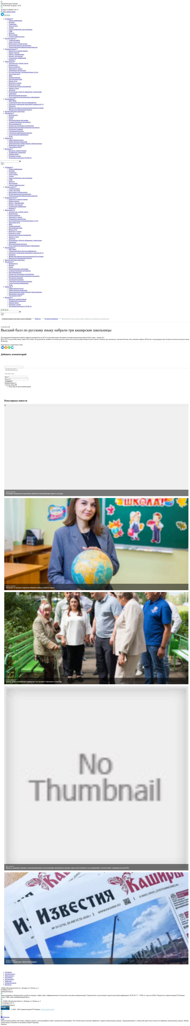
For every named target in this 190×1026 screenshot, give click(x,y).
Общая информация (15, 20)
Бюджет (11, 117)
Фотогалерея (13, 35)
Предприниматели (15, 124)
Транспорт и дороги (15, 69)
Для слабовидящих (9, 12)
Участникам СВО (15, 147)
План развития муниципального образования (24, 97)
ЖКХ (10, 76)
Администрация (14, 40)
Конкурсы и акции (15, 83)
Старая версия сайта (47, 1009)
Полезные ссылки (15, 156)
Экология (12, 90)
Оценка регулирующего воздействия (21, 126)
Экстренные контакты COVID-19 (20, 158)
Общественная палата (16, 140)
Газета (11, 118)
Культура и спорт (14, 85)
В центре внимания (10, 491)
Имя (7, 377)
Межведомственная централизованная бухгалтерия (26, 108)
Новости (12, 33)
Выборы (12, 60)
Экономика (12, 93)
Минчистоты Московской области (20, 110)
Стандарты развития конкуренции (20, 133)
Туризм (11, 28)
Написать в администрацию (18, 51)
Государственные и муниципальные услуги (23, 72)
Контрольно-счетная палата (18, 44)
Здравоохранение (14, 77)
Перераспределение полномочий (20, 86)
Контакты (8, 149)
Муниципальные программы (18, 120)
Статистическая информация (18, 134)
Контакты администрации (17, 151)
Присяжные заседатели (16, 145)
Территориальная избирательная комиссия (23, 47)
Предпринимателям (15, 79)
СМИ (10, 31)
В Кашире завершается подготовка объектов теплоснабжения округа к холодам (34, 493)
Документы (9, 113)
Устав (10, 136)
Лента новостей (10, 866)
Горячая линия (14, 154)
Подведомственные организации (20, 45)
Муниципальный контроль (18, 95)
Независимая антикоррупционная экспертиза (24, 127)
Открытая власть (11, 49)
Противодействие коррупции (15, 111)
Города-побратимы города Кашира (20, 29)
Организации (9, 99)
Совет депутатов (14, 42)
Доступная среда (14, 74)
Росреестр (12, 106)
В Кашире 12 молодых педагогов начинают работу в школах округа (30, 588)
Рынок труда (13, 81)
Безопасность (13, 65)
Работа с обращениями (16, 54)
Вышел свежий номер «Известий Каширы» (21, 962)
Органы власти (10, 38)
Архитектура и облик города (18, 63)
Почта (7, 379)
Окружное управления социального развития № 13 (26, 104)
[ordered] (12, 370)
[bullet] (14, 370)
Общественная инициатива (18, 142)
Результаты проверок (16, 129)
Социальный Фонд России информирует (22, 102)
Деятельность (9, 61)
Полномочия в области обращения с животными (25, 92)
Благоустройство (14, 67)
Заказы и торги (14, 88)
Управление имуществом (17, 70)
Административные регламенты (20, 122)
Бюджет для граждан (16, 56)
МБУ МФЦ (12, 101)
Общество (8, 138)
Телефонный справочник (17, 152)
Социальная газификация (17, 58)
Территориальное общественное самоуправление (25, 143)
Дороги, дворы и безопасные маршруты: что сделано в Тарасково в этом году (34, 681)
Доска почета (13, 26)
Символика (12, 24)
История (11, 22)
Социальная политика (16, 131)
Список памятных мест (16, 36)
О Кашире (8, 19)
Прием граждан (14, 52)
